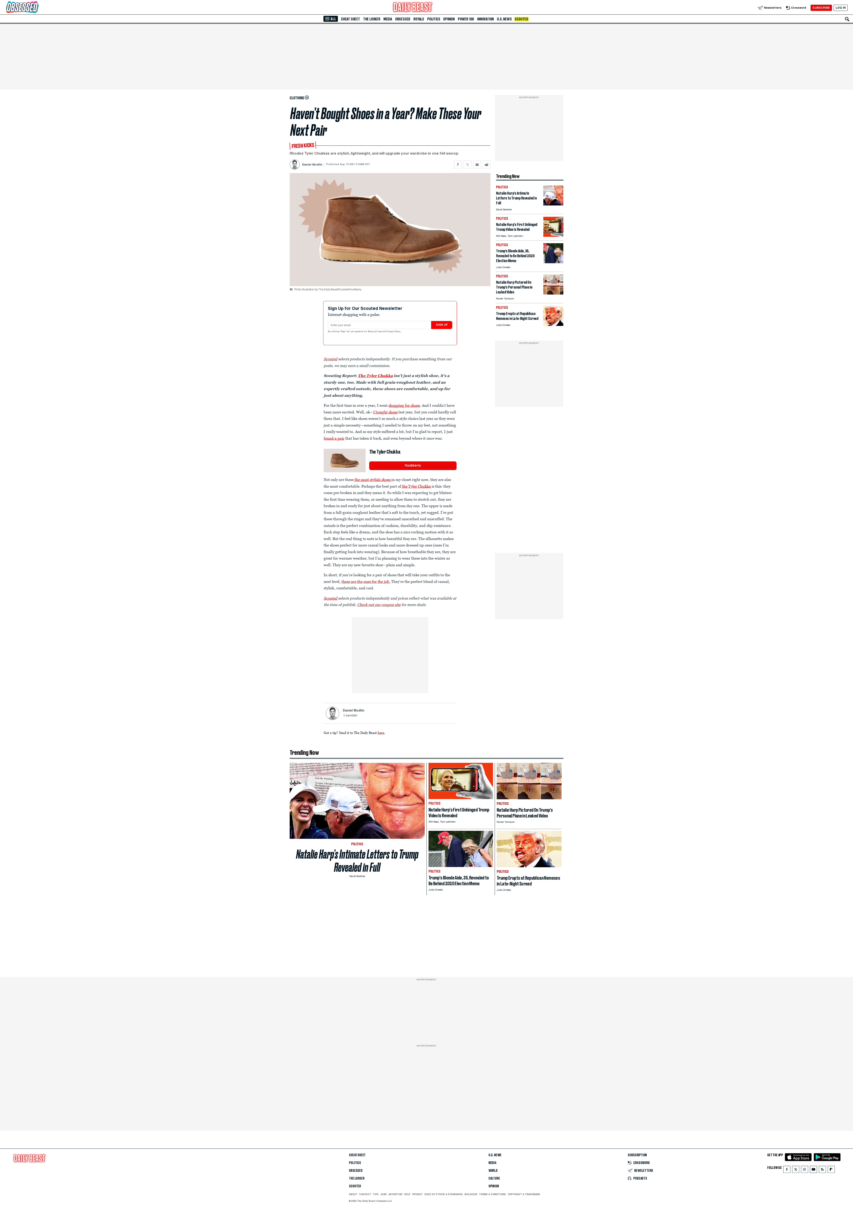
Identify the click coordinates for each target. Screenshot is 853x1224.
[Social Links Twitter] (795, 1170)
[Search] (847, 19)
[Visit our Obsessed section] (36, 7)
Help (407, 1194)
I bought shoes (385, 412)
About (353, 1194)
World (493, 1170)
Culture (494, 1178)
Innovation (485, 19)
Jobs (383, 1194)
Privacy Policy (394, 332)
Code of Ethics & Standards (443, 1194)
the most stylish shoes (372, 479)
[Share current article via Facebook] (458, 164)
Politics (433, 19)
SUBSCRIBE (821, 7)
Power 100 (466, 19)
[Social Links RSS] (822, 1170)
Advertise (396, 1194)
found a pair (334, 438)
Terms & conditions (492, 1194)
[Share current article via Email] (477, 164)
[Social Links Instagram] (804, 1170)
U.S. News (504, 19)
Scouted (521, 19)
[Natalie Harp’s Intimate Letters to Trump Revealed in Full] (553, 204)
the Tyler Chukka (416, 486)
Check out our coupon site (379, 604)
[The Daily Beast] (413, 7)
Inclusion (470, 1194)
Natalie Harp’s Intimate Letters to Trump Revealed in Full (357, 860)
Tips (376, 1194)
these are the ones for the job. (365, 581)
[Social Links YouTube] (813, 1170)
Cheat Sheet (350, 19)
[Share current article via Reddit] (486, 164)
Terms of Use (375, 332)
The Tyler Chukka (375, 375)
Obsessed (402, 19)
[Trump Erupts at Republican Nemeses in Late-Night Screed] (553, 325)
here (381, 733)
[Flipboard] (831, 1170)
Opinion (449, 19)
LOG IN (841, 7)
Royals (418, 19)
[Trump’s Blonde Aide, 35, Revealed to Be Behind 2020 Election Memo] (553, 262)
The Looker (371, 19)
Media (387, 19)
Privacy (417, 1194)
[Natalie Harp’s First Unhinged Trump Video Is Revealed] (553, 235)
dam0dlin (351, 715)
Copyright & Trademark (524, 1194)
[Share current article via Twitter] (467, 164)
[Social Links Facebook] (786, 1170)
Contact (365, 1194)
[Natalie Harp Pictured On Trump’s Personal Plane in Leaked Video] (553, 293)
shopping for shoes (404, 405)
